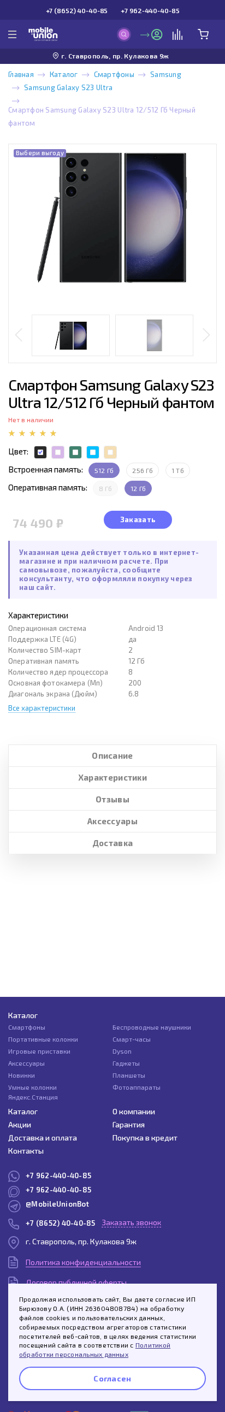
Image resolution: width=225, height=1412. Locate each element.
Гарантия (128, 1124)
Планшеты (128, 1075)
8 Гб (105, 488)
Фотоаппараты (136, 1087)
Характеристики (112, 777)
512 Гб (104, 470)
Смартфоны (114, 74)
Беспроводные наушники (151, 1027)
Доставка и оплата (42, 1137)
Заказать (138, 519)
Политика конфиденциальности (83, 1262)
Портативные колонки (43, 1039)
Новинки (21, 1075)
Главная (21, 74)
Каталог (64, 74)
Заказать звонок (131, 1222)
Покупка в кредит (144, 1137)
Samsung (165, 74)
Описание (112, 755)
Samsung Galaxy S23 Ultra (68, 87)
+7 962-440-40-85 (150, 10)
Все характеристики (41, 708)
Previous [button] (18, 335)
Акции (19, 1124)
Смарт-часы (131, 1039)
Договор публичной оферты (76, 1282)
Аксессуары (112, 821)
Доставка (112, 843)
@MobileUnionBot (57, 1204)
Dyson (122, 1051)
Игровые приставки (39, 1051)
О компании (133, 1111)
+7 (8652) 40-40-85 (77, 10)
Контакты (26, 1150)
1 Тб (177, 470)
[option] (112, 218)
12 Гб (138, 488)
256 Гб (142, 470)
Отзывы (112, 799)
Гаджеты (126, 1063)
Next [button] (206, 335)
